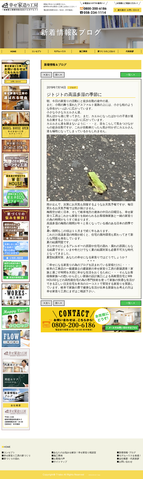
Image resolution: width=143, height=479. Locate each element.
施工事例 (83, 51)
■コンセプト (8, 452)
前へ (57, 74)
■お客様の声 (58, 458)
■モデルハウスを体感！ (129, 455)
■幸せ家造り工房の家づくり (16, 455)
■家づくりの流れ (10, 458)
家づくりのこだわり (106, 51)
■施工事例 (57, 455)
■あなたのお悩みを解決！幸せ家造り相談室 (74, 452)
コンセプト (36, 51)
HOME (13, 51)
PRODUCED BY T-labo (94, 475)
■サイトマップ (59, 461)
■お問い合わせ (124, 461)
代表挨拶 (130, 51)
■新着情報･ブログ (126, 452)
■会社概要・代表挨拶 (128, 458)
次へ (48, 74)
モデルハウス (60, 51)
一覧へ (129, 74)
